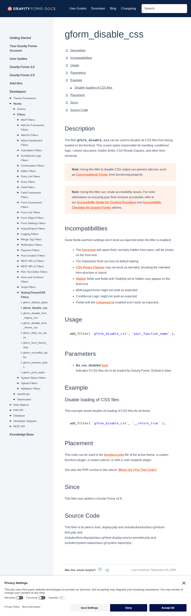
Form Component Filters (31, 204)
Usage (74, 65)
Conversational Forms (92, 174)
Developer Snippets (25, 420)
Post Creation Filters (33, 255)
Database (19, 415)
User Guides (78, 8)
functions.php (114, 454)
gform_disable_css (35, 307)
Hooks (17, 103)
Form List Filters (30, 212)
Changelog (128, 8)
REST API (19, 426)
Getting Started (20, 37)
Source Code (79, 110)
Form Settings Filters (33, 223)
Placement (77, 95)
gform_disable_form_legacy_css (35, 315)
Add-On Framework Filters (32, 127)
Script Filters (28, 287)
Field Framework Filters (31, 195)
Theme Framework (24, 98)
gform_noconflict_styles (35, 355)
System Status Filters (33, 377)
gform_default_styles (35, 302)
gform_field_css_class (35, 335)
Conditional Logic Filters (31, 158)
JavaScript (23, 393)
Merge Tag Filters (31, 239)
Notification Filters (31, 244)
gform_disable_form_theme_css (35, 325)
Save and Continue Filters (32, 279)
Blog (113, 8)
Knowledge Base (22, 434)
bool (105, 365)
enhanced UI (105, 302)
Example (76, 80)
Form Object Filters (32, 217)
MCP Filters (28, 119)
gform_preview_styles (35, 364)
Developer (98, 8)
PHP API (18, 410)
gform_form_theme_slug (35, 345)
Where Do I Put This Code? (137, 469)
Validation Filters (30, 388)
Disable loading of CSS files (93, 87)
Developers (18, 91)
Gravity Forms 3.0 (22, 67)
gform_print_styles (34, 372)
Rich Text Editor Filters (34, 271)
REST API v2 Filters (32, 266)
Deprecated (24, 399)
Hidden (81, 278)
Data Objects (21, 404)
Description (78, 50)
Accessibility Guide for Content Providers (106, 202)
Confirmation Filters (32, 165)
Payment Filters (30, 250)
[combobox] (164, 8)
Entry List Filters (30, 176)
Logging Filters (29, 233)
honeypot (89, 249)
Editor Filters (28, 171)
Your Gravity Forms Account (23, 48)
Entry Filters (28, 181)
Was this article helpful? (80, 570)
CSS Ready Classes (90, 267)
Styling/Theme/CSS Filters (33, 294)
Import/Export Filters (33, 228)
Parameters (78, 72)
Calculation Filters (31, 150)
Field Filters (28, 187)
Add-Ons (16, 83)
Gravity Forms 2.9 (22, 75)
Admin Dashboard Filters (31, 142)
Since (74, 102)
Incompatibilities (81, 57)
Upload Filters (29, 383)
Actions (21, 108)
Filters (21, 114)
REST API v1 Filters (32, 260)
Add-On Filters (29, 135)
